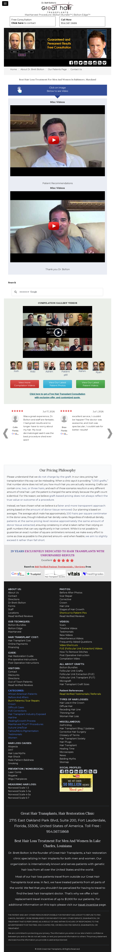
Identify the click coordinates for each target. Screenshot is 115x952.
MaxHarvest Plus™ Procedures (25, 724)
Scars (62, 625)
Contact (12, 596)
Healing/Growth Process (21, 721)
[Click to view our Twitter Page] (80, 63)
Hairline (12, 717)
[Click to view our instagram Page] (95, 63)
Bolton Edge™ (82, 14)
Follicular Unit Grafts (71, 671)
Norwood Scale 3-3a (19, 791)
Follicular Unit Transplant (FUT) (77, 677)
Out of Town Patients (20, 681)
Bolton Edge (15, 628)
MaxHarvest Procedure (38, 14)
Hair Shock (14, 756)
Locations (13, 612)
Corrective (65, 599)
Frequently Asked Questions (76, 642)
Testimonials (66, 631)
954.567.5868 (69, 23)
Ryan (99, 372)
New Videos (66, 635)
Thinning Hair (67, 713)
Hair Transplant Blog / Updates (77, 728)
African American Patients (22, 694)
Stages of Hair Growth (72, 609)
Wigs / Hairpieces (17, 779)
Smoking (13, 763)
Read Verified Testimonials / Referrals (80, 694)
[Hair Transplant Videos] (57, 141)
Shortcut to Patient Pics (73, 612)
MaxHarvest (14, 631)
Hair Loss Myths (16, 753)
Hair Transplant (68, 745)
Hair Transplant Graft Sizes (74, 684)
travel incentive (88, 904)
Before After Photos (71, 592)
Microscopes (66, 752)
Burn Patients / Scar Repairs (23, 700)
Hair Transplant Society (72, 738)
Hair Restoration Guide (21, 656)
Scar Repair (66, 596)
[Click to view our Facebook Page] (71, 63)
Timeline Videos (68, 628)
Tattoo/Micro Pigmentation (23, 731)
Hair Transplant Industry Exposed (27, 714)
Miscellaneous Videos (71, 638)
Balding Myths (68, 758)
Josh (16, 371)
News (63, 755)
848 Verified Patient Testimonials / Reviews (60, 566)
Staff (10, 609)
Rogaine (12, 775)
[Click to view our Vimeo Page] (104, 63)
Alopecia (13, 746)
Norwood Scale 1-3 (18, 787)
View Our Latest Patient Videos (90, 384)
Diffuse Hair (66, 706)
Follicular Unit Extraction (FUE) (77, 674)
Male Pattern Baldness (21, 760)
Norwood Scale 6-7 (18, 798)
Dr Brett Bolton (17, 602)
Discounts (13, 675)
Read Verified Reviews (20, 616)
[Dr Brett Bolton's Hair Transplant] (57, 7)
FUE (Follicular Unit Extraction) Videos (81, 648)
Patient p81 (66, 373)
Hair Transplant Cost (19, 640)
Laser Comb (14, 772)
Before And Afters (18, 697)
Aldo (32, 371)
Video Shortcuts (69, 645)
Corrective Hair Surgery (73, 732)
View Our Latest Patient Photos (57, 384)
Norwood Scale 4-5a (19, 794)
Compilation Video (70, 658)
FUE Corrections (17, 710)
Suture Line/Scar (17, 727)
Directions (13, 599)
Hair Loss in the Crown (72, 702)
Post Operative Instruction (74, 655)
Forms (11, 606)
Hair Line (64, 606)
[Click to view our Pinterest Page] (90, 63)
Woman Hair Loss (69, 716)
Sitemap (64, 762)
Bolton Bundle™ (62, 14)
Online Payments (18, 644)
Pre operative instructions (22, 659)
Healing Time (67, 748)
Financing (13, 647)
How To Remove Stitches (74, 652)
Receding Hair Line (70, 709)
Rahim (82, 371)
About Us (13, 592)
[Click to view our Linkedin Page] (85, 63)
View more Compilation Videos (24, 384)
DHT (10, 750)
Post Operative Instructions (23, 663)
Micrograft (65, 681)
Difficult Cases (16, 707)
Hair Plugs (65, 742)
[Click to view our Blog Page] (99, 63)
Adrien (49, 371)
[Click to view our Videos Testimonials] (76, 63)
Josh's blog (66, 725)
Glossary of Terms (69, 735)
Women (12, 737)
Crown (63, 602)
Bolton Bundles (17, 625)
